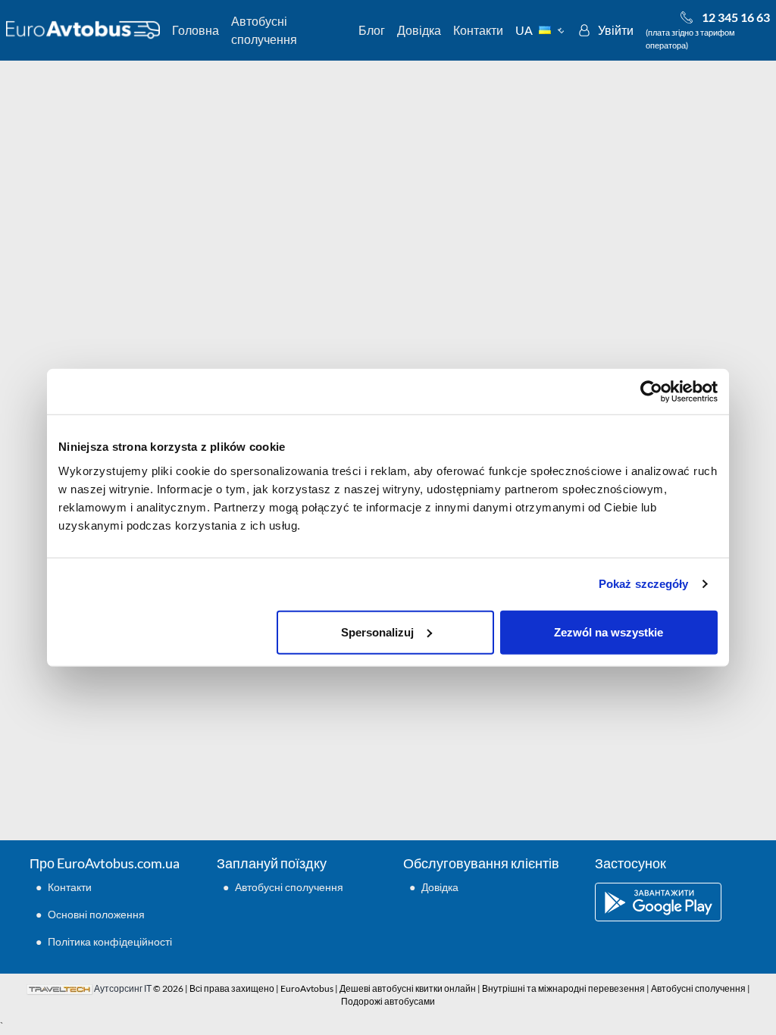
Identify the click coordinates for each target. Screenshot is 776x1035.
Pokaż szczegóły (644, 583)
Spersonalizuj (377, 631)
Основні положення (96, 914)
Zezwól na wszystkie (608, 631)
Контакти (478, 30)
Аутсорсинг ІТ (123, 988)
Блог (371, 30)
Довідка (419, 30)
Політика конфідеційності (110, 941)
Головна (195, 30)
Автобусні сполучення (264, 30)
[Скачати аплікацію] (670, 902)
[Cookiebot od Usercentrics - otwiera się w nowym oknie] (651, 391)
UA (524, 30)
